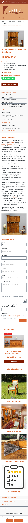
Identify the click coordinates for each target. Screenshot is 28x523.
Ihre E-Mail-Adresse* (6, 262)
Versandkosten (5, 62)
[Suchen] (19, 18)
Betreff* (3, 275)
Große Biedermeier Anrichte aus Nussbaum (14, 352)
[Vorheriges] (2, 39)
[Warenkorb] (26, 17)
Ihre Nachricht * (5, 281)
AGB (18, 316)
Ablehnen (9, 520)
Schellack (9, 144)
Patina (3, 144)
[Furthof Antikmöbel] (14, 10)
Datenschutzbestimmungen (15, 315)
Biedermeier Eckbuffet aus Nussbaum (11, 25)
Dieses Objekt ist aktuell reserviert (10, 84)
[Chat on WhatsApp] (8, 78)
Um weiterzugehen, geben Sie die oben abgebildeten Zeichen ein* (11, 305)
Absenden (23, 321)
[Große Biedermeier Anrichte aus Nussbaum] (14, 341)
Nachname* (4, 255)
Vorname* (4, 248)
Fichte (15, 197)
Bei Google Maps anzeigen (8, 130)
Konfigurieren (18, 520)
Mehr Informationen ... (19, 518)
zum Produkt (14, 361)
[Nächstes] (25, 39)
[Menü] (3, 18)
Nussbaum (12, 142)
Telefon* (3, 268)
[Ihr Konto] (23, 18)
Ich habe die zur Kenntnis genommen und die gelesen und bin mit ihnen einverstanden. (14, 317)
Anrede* (3, 242)
